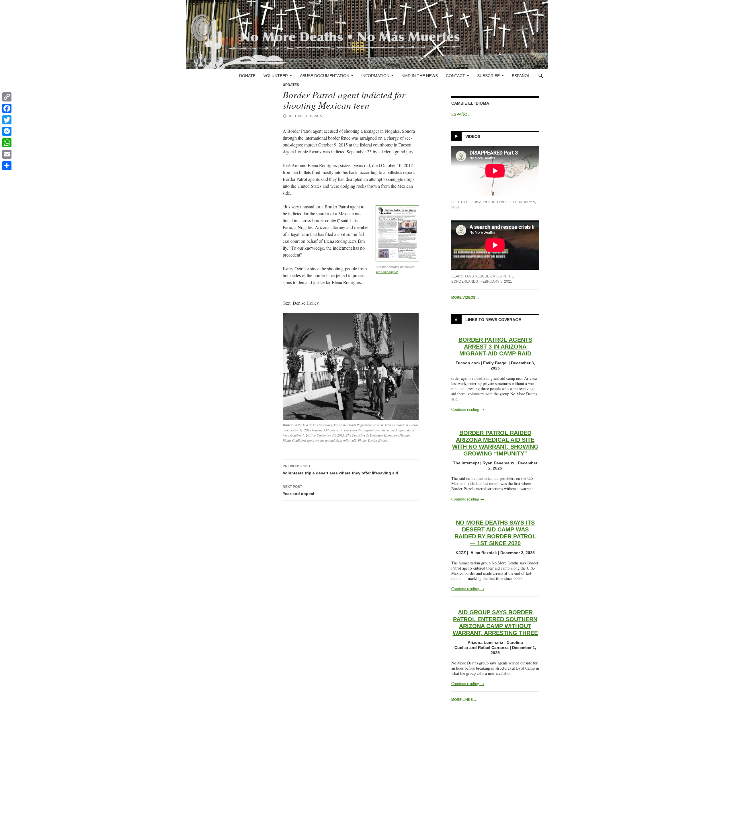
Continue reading (467, 409)
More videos (465, 298)
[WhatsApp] (7, 142)
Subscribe (488, 75)
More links (464, 700)
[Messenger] (7, 131)
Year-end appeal (387, 271)
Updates (291, 85)
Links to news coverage (493, 319)
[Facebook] (7, 108)
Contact (455, 75)
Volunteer (275, 75)
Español (521, 75)
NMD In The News (419, 75)
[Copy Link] (7, 97)
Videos (472, 136)
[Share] (7, 165)
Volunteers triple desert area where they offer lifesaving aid (340, 469)
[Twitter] (7, 120)
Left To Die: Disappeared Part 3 (481, 202)
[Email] (7, 154)
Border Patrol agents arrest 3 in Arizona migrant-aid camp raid (495, 347)
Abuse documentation (324, 75)
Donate (247, 75)
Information (375, 75)
